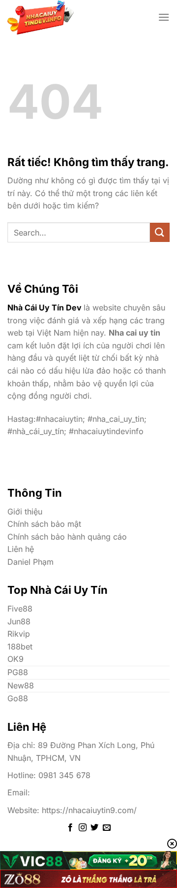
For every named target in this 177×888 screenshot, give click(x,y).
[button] (164, 17)
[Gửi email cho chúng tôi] (107, 827)
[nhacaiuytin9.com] (63, 17)
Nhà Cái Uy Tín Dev (44, 307)
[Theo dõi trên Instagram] (83, 827)
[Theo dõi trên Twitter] (94, 827)
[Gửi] (160, 232)
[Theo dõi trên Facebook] (70, 827)
